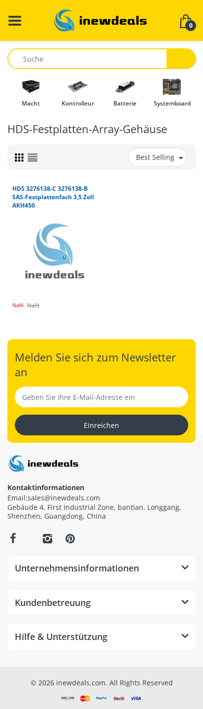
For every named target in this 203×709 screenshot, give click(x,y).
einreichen (101, 425)
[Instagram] (47, 538)
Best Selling (155, 157)
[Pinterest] (70, 538)
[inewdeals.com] (101, 19)
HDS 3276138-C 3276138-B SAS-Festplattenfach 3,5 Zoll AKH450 (53, 197)
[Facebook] (12, 538)
